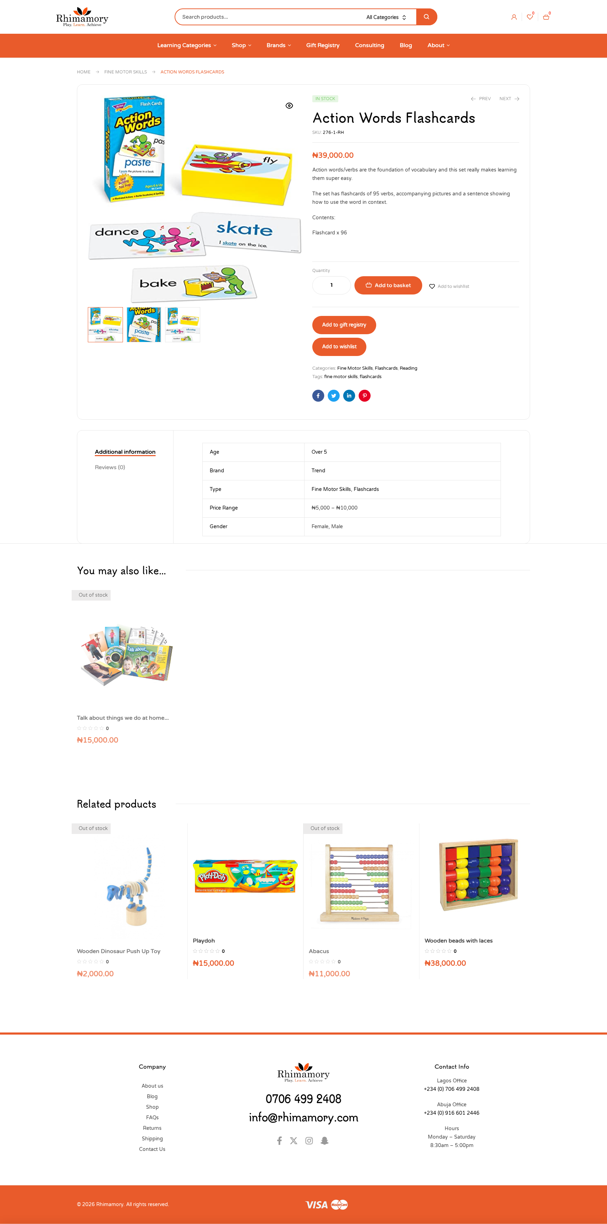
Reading (408, 368)
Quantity (321, 270)
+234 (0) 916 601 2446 (451, 1113)
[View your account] (514, 17)
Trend (318, 471)
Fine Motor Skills (125, 72)
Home (84, 72)
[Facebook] (280, 1140)
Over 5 (319, 452)
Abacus (319, 951)
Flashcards (386, 368)
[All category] (388, 17)
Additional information (125, 451)
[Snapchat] (326, 1140)
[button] (289, 105)
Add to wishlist (453, 286)
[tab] (125, 452)
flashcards (370, 377)
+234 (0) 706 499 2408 (451, 1089)
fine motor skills (341, 377)
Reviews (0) (110, 467)
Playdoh (204, 940)
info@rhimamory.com (303, 1117)
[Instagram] (311, 1140)
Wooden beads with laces (459, 940)
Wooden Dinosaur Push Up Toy (119, 951)
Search (426, 16)
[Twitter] (295, 1140)
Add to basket (393, 285)
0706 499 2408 (303, 1098)
